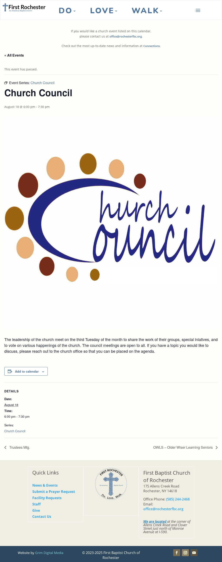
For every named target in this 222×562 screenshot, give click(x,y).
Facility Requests (47, 497)
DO (66, 11)
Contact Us (41, 516)
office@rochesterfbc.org (125, 36)
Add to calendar (27, 371)
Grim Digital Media (49, 553)
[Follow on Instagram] (185, 552)
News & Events (45, 485)
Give (36, 510)
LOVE (102, 11)
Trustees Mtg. (19, 447)
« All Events (14, 55)
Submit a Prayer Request (53, 491)
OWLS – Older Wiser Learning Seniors (183, 447)
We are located (154, 521)
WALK (145, 11)
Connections (151, 46)
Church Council (14, 431)
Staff (36, 504)
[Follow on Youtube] (194, 552)
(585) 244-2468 (178, 499)
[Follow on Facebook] (176, 552)
